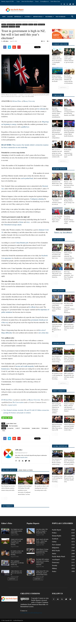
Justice (54, 571)
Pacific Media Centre (55, 1)
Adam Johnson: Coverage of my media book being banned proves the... (42, 550)
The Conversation (18, 402)
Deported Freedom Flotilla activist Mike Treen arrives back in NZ (57, 427)
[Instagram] (20, 461)
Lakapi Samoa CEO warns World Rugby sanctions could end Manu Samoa (57, 307)
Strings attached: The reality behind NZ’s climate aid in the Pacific (57, 78)
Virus (3, 430)
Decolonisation (68, 322)
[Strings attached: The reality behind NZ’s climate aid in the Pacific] (57, 70)
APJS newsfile (56, 250)
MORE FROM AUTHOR (25, 470)
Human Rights (41, 24)
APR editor (5, 41)
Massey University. (34, 400)
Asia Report (21, 483)
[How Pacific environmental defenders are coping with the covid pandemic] (69, 70)
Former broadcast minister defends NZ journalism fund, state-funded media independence (57, 133)
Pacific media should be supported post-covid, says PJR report (68, 153)
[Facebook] (61, 4)
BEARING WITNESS (59, 169)
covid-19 (18, 428)
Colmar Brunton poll (21, 243)
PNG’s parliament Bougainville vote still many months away (69, 327)
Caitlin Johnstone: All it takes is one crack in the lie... (16, 572)
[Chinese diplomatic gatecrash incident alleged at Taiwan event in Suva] (69, 419)
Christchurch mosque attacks (13, 225)
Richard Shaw (16, 101)
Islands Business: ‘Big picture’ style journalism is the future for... (57, 274)
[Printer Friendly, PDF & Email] (6, 417)
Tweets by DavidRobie (63, 232)
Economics (25, 24)
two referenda (41, 109)
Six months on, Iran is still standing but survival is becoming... (57, 376)
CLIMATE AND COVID (60, 44)
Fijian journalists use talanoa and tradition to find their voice (56, 255)
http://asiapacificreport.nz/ (21, 452)
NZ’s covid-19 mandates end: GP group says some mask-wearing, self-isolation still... (57, 153)
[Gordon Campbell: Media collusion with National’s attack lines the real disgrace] (69, 398)
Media (54, 553)
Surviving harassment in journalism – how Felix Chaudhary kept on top (68, 275)
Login (18, 1)
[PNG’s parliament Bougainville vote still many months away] (69, 319)
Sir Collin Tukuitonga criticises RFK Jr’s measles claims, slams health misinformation (57, 112)
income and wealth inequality (25, 366)
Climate (54, 54)
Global (35, 24)
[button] (72, 16)
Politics (17, 26)
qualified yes (25, 127)
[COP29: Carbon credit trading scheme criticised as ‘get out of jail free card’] (69, 51)
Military (54, 568)
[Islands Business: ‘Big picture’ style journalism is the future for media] (57, 266)
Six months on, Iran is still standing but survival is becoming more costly (42, 488)
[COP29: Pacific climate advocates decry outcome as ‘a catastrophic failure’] (57, 51)
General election (26, 428)
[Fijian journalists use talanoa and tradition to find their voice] (57, 247)
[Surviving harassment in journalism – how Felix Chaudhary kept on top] (69, 266)
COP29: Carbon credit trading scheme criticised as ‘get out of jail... (69, 59)
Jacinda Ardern (35, 428)
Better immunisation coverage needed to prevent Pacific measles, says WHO (69, 111)
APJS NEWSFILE (58, 240)
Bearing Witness (68, 213)
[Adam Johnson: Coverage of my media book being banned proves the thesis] (31, 551)
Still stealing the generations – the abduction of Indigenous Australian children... (56, 408)
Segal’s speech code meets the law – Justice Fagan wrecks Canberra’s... (42, 540)
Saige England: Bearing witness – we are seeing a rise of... (69, 201)
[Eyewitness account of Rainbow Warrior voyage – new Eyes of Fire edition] (69, 211)
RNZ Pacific (56, 550)
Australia (55, 401)
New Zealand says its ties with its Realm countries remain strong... (57, 358)
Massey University (29, 101)
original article (12, 405)
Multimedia (48, 16)
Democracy (55, 562)
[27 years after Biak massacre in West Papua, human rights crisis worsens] (57, 211)
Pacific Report (5, 26)
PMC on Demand (60, 16)
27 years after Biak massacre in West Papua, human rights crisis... (57, 218)
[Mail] (64, 4)
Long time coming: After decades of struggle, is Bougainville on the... (57, 327)
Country (27, 16)
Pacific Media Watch (58, 556)
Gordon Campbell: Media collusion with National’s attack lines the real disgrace (69, 407)
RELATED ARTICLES (9, 470)
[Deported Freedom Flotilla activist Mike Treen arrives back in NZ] (57, 419)
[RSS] (67, 4)
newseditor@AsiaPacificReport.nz (31, 613)
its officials (32, 307)
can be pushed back (27, 178)
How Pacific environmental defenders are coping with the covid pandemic (68, 79)
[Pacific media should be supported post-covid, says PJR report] (69, 144)
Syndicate (55, 539)
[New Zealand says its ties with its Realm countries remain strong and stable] (8, 479)
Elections (30, 24)
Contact (37, 1)
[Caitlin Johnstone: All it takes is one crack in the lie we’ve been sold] (5, 573)
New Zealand (11, 26)
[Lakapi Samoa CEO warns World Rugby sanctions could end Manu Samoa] (57, 298)
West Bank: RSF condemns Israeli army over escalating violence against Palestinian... (69, 308)
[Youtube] (73, 4)
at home (20, 222)
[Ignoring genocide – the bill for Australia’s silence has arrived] (57, 193)
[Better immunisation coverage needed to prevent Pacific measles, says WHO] (69, 102)
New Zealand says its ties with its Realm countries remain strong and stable (8, 488)
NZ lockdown (45, 428)
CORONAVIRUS (58, 95)
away (28, 222)
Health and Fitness (11, 24)
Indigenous (55, 547)
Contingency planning (37, 199)
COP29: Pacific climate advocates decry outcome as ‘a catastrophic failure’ (57, 60)
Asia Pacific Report (39, 599)
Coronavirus (18, 24)
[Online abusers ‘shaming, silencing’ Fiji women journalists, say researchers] (69, 247)
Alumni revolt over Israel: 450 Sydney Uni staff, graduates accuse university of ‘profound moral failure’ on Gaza (25, 490)
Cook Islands (5, 483)
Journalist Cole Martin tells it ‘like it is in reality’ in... (57, 183)
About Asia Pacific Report (27, 1)
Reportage (17, 16)
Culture (54, 301)
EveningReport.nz (44, 1)
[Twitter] (70, 4)
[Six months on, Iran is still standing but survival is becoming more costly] (42, 479)
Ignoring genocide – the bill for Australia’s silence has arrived (57, 201)
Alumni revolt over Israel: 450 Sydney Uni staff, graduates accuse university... (69, 358)
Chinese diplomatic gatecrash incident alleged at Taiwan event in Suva (69, 427)
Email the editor (24, 457)
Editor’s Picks (37, 16)
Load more (63, 87)
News (3, 16)
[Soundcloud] (23, 461)
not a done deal (43, 333)
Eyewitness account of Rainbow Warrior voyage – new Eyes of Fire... (69, 219)
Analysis (10, 16)
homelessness (5, 369)
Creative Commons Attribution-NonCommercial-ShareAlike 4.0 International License (34, 604)
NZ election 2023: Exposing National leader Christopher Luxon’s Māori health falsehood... (69, 132)
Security (54, 565)
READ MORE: (6, 145)
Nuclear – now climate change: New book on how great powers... (69, 184)
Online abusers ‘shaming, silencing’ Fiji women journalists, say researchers (69, 256)
